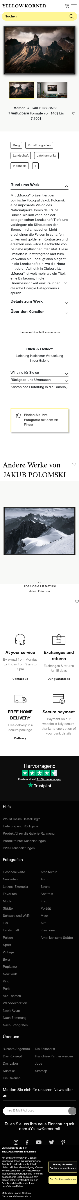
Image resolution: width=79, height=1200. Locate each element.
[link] (24, 6)
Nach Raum (11, 1010)
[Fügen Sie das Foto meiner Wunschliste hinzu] (77, 601)
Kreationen (48, 930)
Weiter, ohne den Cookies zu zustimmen (63, 1167)
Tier (5, 923)
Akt (43, 923)
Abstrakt (47, 894)
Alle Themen (12, 996)
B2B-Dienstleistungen (19, 848)
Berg (16, 145)
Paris (6, 989)
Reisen (8, 938)
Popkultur (10, 967)
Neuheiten (10, 879)
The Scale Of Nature (39, 586)
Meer (44, 916)
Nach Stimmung (15, 1018)
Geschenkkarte (14, 872)
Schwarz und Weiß (16, 916)
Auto (44, 879)
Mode (7, 901)
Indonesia (20, 166)
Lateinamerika (46, 155)
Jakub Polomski (39, 591)
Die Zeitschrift (45, 1049)
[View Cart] (66, 5)
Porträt (46, 908)
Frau (44, 901)
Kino (6, 981)
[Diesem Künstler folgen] (74, 464)
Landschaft (21, 155)
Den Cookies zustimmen (63, 1179)
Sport (7, 945)
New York (10, 974)
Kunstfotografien (39, 145)
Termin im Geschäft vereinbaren (39, 332)
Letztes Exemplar (15, 887)
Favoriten (10, 894)
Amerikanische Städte (57, 938)
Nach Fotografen (15, 1025)
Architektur (49, 872)
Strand (45, 887)
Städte (8, 908)
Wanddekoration (15, 1003)
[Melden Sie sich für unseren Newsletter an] (72, 1111)
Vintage (8, 952)
